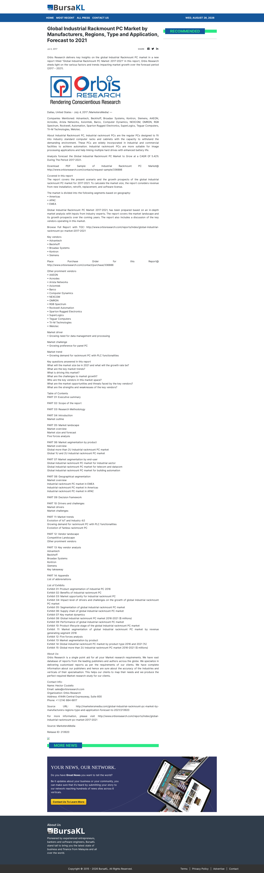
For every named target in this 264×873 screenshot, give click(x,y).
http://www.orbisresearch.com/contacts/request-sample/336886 (84, 169)
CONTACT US (100, 17)
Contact (233, 868)
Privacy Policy (200, 868)
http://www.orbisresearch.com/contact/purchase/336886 (80, 264)
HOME (50, 17)
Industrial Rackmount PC (69, 135)
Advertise (218, 868)
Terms (183, 868)
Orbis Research (56, 657)
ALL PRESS (83, 17)
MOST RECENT (65, 17)
